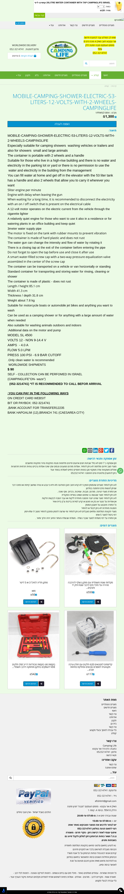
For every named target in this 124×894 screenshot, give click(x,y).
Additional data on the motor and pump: (34, 330)
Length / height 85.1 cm (24, 286)
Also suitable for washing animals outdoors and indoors (44, 325)
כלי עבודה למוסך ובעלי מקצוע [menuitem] (103, 730)
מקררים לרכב (97, 876)
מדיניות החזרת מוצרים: (102, 480)
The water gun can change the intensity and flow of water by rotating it (55, 242)
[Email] (90, 450)
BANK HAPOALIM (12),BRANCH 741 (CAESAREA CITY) (46, 412)
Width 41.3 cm (18, 291)
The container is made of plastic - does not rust (39, 281)
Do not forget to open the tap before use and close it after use (51, 252)
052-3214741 (100, 52)
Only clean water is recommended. (31, 360)
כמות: (105, 8)
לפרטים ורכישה (87, 602)
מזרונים (86, 876)
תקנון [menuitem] (27, 75)
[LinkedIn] (95, 450)
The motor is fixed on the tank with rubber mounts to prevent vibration (57, 233)
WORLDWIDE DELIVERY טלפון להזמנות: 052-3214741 (24, 47)
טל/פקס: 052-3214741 (104, 790)
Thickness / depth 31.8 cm (25, 295)
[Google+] (100, 450)
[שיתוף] (98, 601)
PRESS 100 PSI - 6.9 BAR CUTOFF (34, 355)
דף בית (113, 86)
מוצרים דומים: (108, 525)
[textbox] (99, 47)
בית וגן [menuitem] (113, 723)
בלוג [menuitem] (37, 75)
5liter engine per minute (25, 190)
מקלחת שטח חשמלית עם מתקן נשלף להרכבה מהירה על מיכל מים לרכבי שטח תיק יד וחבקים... (90, 585)
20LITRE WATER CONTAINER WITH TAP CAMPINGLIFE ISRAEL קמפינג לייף (72, 2)
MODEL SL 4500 (20, 335)
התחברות (20, 23)
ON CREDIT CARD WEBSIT (27, 398)
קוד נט (57, 892)
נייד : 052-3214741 (106, 795)
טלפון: (113, 751)
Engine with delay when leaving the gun (35, 195)
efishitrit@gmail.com (105, 800)
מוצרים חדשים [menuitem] (61, 75)
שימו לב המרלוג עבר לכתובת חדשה (100, 37)
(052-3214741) (19, 383)
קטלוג (106, 86)
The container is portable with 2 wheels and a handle (46, 155)
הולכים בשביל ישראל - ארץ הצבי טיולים (34, 812)
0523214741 (103, 751)
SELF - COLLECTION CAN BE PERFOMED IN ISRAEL (45, 374)
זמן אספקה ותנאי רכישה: (101, 458)
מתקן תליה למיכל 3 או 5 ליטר (34, 582)
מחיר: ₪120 (105, 10)
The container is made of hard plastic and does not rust (46, 238)
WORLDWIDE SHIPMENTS (27, 364)
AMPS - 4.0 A (18, 345)
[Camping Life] (62, 50)
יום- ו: (90, 830)
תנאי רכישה (111, 755)
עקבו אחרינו (109, 759)
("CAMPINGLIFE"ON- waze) (27, 379)
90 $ (11, 369)
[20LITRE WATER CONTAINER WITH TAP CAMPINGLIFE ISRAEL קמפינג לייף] (119, 6)
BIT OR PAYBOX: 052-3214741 (29, 403)
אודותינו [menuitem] (46, 75)
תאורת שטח (110, 876)
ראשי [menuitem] (105, 75)
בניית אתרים (51, 892)
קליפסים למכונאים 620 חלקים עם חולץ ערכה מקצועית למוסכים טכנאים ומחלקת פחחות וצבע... (90, 667)
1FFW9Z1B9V (102, 112)
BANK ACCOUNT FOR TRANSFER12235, (36, 407)
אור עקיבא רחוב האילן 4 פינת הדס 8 (100, 41)
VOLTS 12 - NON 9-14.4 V (27, 340)
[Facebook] (111, 450)
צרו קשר (111, 741)
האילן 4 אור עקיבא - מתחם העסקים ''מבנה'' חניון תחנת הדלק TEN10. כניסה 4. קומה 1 (91, 808)
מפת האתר (109, 699)
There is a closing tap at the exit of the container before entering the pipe (56, 247)
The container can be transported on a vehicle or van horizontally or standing (59, 266)
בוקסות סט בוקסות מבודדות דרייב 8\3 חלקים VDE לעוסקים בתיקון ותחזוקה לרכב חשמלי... (33, 666)
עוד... (113, 772)
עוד (19, 75)
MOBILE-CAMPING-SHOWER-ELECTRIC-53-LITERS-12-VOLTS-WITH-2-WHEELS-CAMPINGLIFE (64, 102)
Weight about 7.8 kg (21, 300)
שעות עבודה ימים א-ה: (96, 815)
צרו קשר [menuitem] (73, 25)
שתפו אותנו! (110, 767)
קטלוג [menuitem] (96, 75)
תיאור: (112, 130)
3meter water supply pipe (24, 228)
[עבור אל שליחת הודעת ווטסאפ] (120, 471)
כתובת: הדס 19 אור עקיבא (104, 748)
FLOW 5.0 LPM (19, 350)
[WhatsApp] (84, 450)
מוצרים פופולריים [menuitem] (79, 75)
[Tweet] (106, 450)
